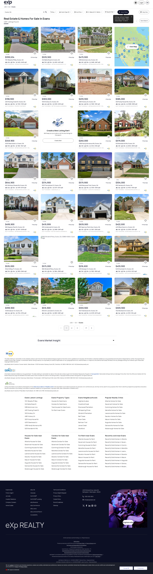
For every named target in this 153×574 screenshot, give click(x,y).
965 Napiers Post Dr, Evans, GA (14, 227)
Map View (145, 12)
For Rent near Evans (58, 410)
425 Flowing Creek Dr (32, 410)
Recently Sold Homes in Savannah (116, 442)
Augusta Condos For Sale (60, 463)
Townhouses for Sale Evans (61, 407)
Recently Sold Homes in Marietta (116, 448)
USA (71, 323)
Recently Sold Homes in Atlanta (116, 439)
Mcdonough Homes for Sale (114, 428)
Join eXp (8, 496)
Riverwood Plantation (85, 407)
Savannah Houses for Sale (34, 445)
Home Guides (9, 505)
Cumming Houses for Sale (34, 448)
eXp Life (32, 489)
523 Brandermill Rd (31, 428)
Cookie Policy (57, 499)
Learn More (97, 556)
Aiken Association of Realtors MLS (43, 387)
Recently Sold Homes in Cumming (116, 445)
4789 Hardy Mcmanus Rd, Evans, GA (90, 143)
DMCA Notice (76, 541)
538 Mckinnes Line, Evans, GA (88, 60)
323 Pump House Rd (31, 419)
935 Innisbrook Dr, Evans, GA (51, 227)
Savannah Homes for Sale (114, 404)
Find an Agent (9, 493)
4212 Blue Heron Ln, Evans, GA (125, 227)
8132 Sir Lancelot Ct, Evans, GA (52, 311)
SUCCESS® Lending (36, 499)
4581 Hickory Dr (30, 416)
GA (76, 323)
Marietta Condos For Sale (60, 451)
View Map (133, 47)
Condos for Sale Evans (59, 404)
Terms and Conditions (59, 489)
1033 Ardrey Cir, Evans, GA (50, 102)
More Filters (124, 12)
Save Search (144, 21)
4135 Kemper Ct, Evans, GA (87, 269)
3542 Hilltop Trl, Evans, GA (13, 269)
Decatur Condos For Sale (60, 457)
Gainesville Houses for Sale (34, 466)
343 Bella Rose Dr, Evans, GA (51, 60)
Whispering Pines (84, 410)
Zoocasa (32, 493)
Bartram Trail (82, 422)
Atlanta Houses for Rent (86, 439)
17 (86, 328)
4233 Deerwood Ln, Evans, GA (14, 143)
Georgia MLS (95, 374)
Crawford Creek (83, 404)
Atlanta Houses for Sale (33, 441)
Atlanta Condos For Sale (60, 441)
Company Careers (11, 502)
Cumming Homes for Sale (114, 407)
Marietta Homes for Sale (113, 410)
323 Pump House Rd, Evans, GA (125, 102)
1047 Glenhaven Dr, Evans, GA (88, 311)
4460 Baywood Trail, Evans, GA (88, 185)
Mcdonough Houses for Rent (88, 466)
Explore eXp (9, 489)
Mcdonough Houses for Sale (34, 469)
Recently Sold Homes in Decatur (116, 454)
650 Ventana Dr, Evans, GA (124, 185)
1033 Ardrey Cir (30, 413)
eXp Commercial (35, 505)
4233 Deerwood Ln (31, 422)
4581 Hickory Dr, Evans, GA (87, 102)
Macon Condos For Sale (60, 460)
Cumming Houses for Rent (87, 445)
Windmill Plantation (85, 413)
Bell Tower (81, 416)
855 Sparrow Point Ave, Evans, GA (89, 227)
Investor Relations (11, 499)
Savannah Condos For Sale (61, 445)
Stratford (81, 428)
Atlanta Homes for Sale (113, 401)
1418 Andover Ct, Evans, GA (13, 311)
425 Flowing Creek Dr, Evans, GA (15, 102)
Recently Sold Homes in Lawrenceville (116, 451)
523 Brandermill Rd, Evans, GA (125, 143)
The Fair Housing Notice (97, 554)
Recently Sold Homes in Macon (115, 457)
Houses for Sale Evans (59, 401)
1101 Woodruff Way (31, 401)
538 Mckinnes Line (31, 407)
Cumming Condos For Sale (61, 448)
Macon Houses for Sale (32, 460)
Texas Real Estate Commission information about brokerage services (76, 550)
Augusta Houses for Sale (33, 463)
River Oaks (82, 419)
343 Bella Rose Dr (31, 404)
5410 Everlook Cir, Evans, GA (125, 269)
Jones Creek (82, 425)
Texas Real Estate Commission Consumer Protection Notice (76, 552)
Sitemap (55, 505)
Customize (141, 568)
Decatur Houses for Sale (33, 457)
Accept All (126, 568)
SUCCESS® (33, 496)
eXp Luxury (33, 508)
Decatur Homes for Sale (113, 416)
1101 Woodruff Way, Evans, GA (14, 60)
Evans (81, 323)
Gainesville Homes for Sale (114, 425)
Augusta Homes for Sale (113, 422)
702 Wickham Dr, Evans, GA (124, 311)
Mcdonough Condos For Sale (61, 469)
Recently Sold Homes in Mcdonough (116, 466)
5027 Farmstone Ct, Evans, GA (51, 185)
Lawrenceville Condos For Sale (62, 454)
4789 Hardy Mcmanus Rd (33, 425)
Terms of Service (90, 543)
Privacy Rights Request (59, 493)
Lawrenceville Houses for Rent (88, 451)
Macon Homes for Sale (112, 419)
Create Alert (58, 140)
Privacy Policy (57, 496)
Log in (141, 3)
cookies (11, 565)
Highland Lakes (83, 401)
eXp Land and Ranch (36, 511)
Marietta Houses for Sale (33, 451)
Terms (16, 566)
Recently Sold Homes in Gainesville (116, 463)
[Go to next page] (91, 328)
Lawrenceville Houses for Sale (35, 454)
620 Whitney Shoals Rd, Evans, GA (16, 185)
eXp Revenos (34, 502)
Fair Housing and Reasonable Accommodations (76, 545)
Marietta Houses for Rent (87, 448)
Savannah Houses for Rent (87, 442)
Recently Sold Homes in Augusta (116, 460)
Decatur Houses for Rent (86, 454)
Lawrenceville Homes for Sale (115, 413)
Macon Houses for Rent (86, 457)
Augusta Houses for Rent (86, 460)
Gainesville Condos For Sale (61, 466)
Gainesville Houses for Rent (87, 463)
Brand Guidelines (58, 502)
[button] (76, 340)
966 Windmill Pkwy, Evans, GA (51, 269)
